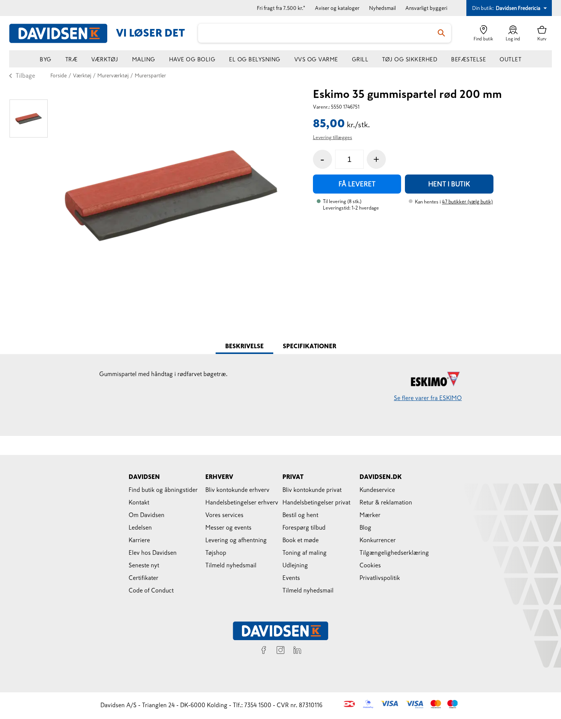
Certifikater (143, 578)
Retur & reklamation (385, 502)
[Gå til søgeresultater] (441, 33)
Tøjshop (215, 552)
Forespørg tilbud (304, 527)
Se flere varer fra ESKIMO (428, 398)
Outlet (510, 59)
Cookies (370, 565)
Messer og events (228, 527)
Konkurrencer (377, 540)
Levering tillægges (332, 137)
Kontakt (139, 502)
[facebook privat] (264, 651)
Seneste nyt (144, 565)
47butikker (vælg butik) (467, 201)
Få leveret (357, 184)
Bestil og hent (300, 515)
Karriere (139, 540)
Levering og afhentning (236, 540)
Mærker (369, 515)
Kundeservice (377, 490)
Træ (71, 59)
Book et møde (300, 540)
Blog (365, 527)
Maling (143, 59)
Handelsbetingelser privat (316, 502)
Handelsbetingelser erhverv (241, 502)
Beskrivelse (244, 346)
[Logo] (62, 33)
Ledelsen (140, 527)
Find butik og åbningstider (163, 490)
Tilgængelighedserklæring (394, 552)
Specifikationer (309, 346)
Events (291, 578)
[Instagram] (280, 651)
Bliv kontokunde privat (312, 490)
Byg (46, 59)
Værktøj (104, 59)
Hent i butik (449, 184)
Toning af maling (304, 552)
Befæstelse (468, 59)
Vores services (224, 515)
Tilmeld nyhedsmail (230, 565)
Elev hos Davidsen (153, 552)
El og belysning (254, 59)
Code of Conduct (151, 590)
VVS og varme (316, 59)
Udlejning (295, 565)
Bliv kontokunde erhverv (237, 490)
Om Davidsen (146, 515)
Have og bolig (192, 59)
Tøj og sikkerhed (409, 59)
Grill (360, 59)
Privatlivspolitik (379, 578)
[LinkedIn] (297, 651)
